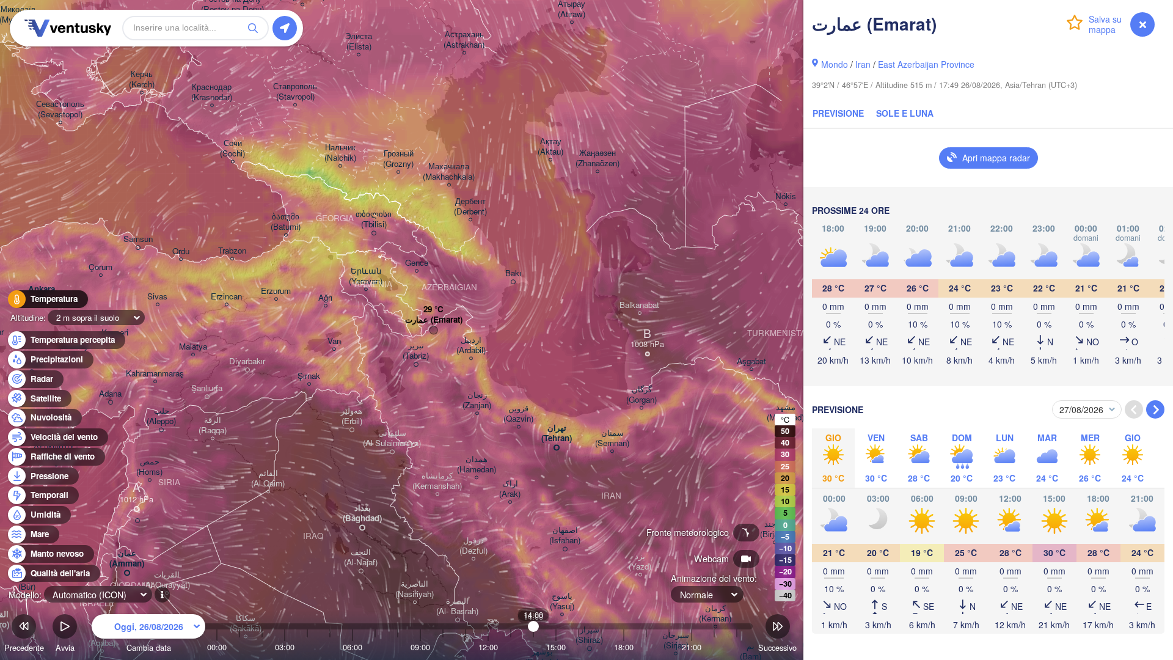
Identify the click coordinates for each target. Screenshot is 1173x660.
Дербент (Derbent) (470, 206)
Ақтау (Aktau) (550, 146)
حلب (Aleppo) (161, 416)
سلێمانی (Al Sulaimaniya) (392, 438)
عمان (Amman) (126, 558)
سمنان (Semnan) (612, 438)
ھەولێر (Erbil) (351, 416)
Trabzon (232, 251)
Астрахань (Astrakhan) (464, 39)
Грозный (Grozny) (398, 158)
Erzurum (276, 291)
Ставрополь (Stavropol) (295, 91)
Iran (863, 64)
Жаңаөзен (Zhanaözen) (597, 158)
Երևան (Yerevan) (365, 276)
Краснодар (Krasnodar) (211, 92)
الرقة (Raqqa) (213, 425)
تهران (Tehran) (556, 433)
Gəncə (416, 263)
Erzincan (226, 297)
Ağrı (325, 298)
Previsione (838, 113)
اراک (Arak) (510, 489)
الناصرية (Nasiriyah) (414, 589)
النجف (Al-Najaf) (361, 557)
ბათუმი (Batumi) (286, 221)
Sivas (157, 297)
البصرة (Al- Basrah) (457, 606)
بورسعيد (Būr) (26, 581)
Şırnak (309, 376)
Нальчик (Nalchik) (340, 152)
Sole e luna (905, 113)
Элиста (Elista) (358, 41)
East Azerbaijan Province (926, 64)
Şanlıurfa (206, 388)
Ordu (180, 251)
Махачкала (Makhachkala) (449, 171)
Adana (110, 394)
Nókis (785, 196)
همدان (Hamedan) (476, 464)
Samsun (138, 239)
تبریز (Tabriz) (416, 350)
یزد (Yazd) (640, 561)
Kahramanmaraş (155, 374)
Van (334, 341)
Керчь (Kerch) (142, 79)
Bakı (513, 273)
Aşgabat (751, 361)
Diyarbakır (247, 361)
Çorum (100, 267)
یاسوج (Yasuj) (562, 601)
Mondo (834, 64)
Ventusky (66, 28)
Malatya (193, 347)
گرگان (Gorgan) (641, 394)
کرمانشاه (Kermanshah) (437, 481)
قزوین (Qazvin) (518, 413)
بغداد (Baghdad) (362, 513)
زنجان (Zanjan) (476, 400)
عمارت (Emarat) (433, 320)
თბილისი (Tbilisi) (374, 219)
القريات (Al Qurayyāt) (166, 580)
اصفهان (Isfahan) (564, 535)
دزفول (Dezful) (473, 545)
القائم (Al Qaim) (268, 478)
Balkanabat (639, 305)
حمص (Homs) (149, 467)
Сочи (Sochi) (232, 148)
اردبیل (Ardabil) (471, 345)
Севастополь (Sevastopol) (60, 109)
